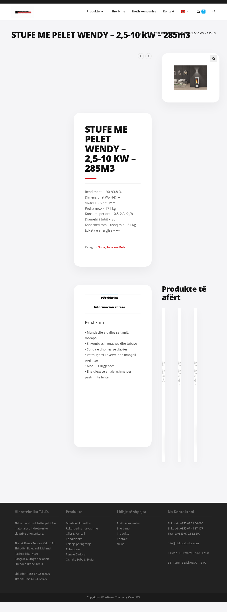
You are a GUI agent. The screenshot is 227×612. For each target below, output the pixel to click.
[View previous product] (141, 56)
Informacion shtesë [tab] (109, 307)
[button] (213, 58)
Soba (101, 247)
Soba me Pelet (116, 247)
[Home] (139, 33)
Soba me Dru (163, 377)
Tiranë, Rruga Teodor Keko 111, (35, 543)
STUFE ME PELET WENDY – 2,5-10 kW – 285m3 (186, 33)
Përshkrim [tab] (109, 298)
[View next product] (148, 56)
